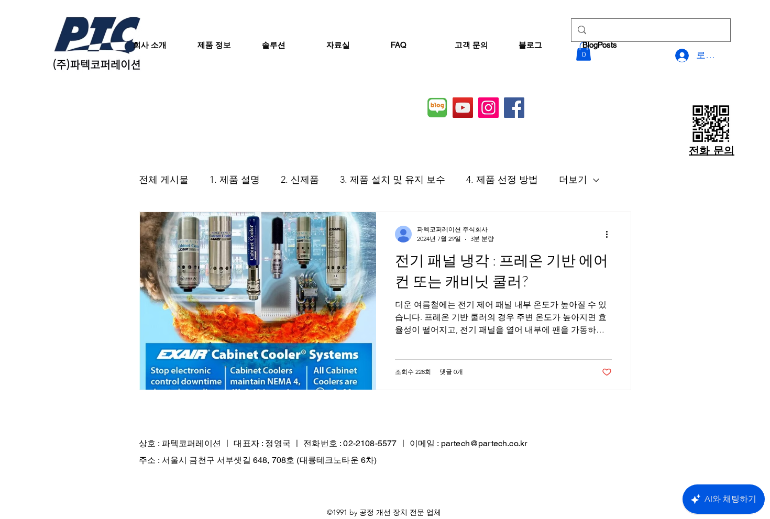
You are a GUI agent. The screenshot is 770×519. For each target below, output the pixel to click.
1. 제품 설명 (235, 179)
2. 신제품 (300, 179)
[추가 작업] (610, 234)
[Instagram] (488, 107)
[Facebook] (514, 107)
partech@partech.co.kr (484, 443)
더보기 (573, 179)
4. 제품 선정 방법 (502, 179)
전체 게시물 (164, 179)
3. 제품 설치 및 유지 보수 (392, 179)
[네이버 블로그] (437, 107)
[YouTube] (463, 107)
